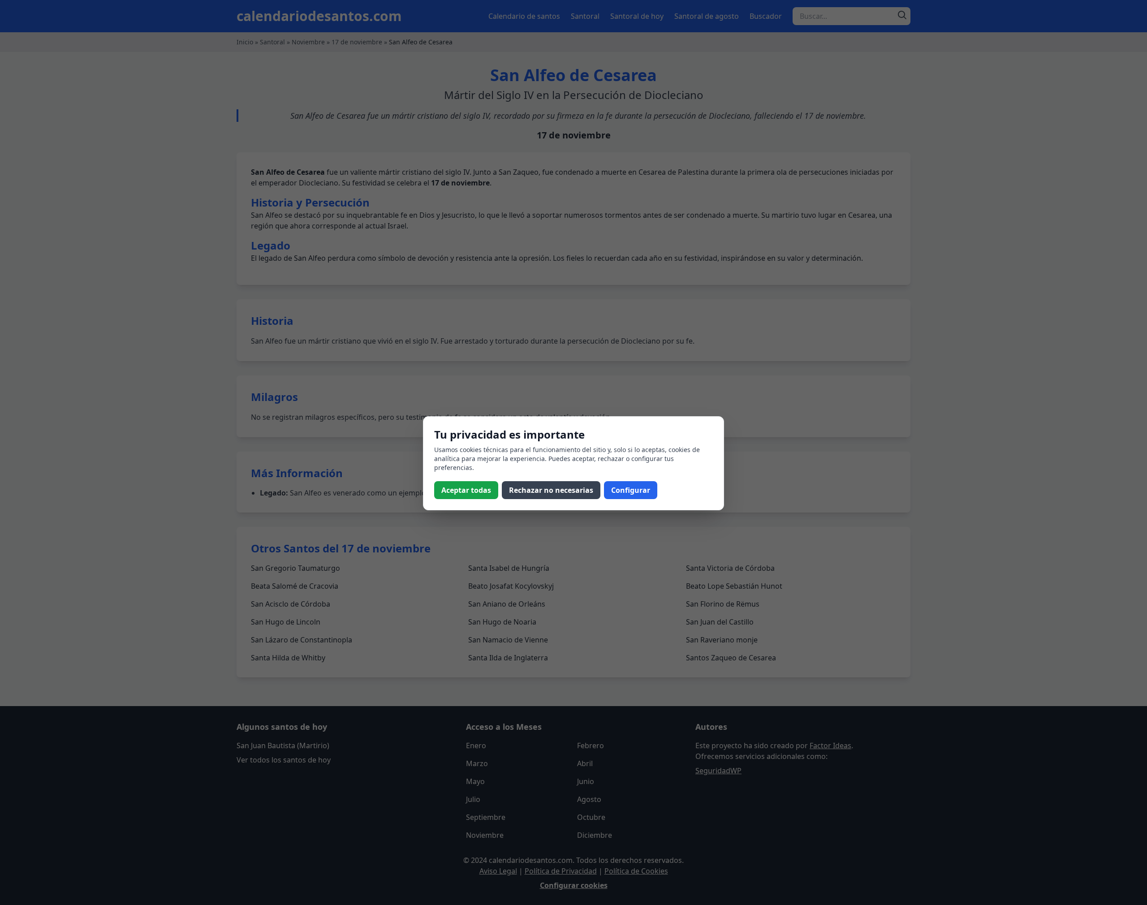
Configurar (630, 490)
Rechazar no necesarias (551, 490)
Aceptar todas (466, 490)
